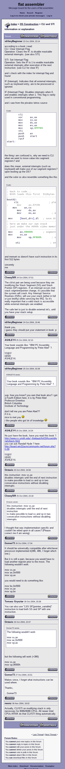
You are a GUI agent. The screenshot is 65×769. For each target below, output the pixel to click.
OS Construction (29, 24)
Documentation (37, 766)
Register (39, 13)
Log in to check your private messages (27, 16)
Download (24, 766)
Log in (49, 16)
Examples (50, 766)
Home (22, 13)
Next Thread (51, 734)
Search (30, 13)
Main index (13, 766)
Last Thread (38, 734)
